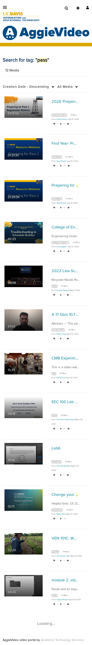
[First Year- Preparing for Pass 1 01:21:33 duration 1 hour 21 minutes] (23, 148)
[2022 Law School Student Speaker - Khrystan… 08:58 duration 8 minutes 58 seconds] (23, 276)
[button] (6, 7)
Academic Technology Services (62, 640)
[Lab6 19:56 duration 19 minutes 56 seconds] (23, 453)
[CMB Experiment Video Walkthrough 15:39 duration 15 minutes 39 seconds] (23, 363)
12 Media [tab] (12, 70)
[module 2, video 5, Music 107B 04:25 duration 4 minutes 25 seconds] (23, 585)
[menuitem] (66, 8)
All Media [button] (65, 86)
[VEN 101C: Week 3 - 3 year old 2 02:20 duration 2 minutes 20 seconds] (23, 543)
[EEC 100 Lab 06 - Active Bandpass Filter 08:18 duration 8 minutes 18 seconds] (23, 407)
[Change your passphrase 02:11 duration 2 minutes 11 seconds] (23, 499)
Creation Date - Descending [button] (26, 86)
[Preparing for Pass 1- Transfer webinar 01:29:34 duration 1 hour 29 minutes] (23, 190)
